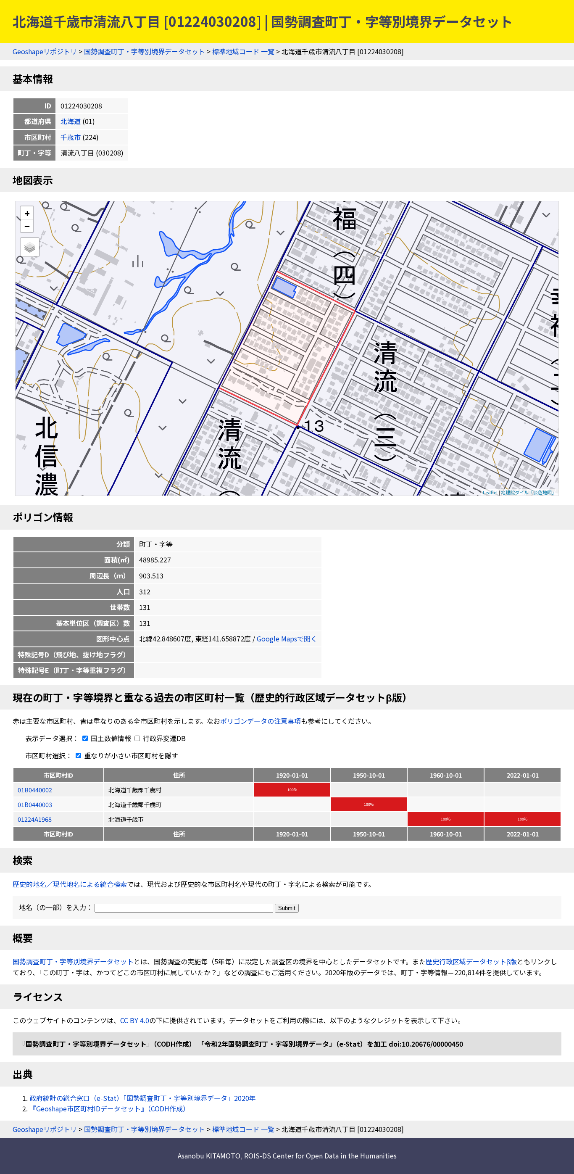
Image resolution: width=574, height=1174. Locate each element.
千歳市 (71, 137)
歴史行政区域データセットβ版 (471, 961)
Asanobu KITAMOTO (209, 1155)
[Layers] (30, 247)
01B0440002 (35, 789)
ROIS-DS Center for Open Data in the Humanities (320, 1155)
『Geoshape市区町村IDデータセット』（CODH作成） (109, 1108)
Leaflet (490, 492)
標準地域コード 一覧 (243, 51)
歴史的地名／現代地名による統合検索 (70, 884)
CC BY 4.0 (134, 1020)
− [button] (27, 225)
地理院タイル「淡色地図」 (528, 492)
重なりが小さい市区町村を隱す (130, 755)
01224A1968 (35, 819)
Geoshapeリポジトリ (45, 51)
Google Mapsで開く (287, 638)
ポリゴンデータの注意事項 (260, 721)
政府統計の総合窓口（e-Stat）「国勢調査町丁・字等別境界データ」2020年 (142, 1098)
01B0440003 (35, 804)
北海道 (71, 121)
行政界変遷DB (163, 738)
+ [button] (27, 212)
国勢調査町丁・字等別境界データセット (144, 51)
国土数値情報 (111, 738)
